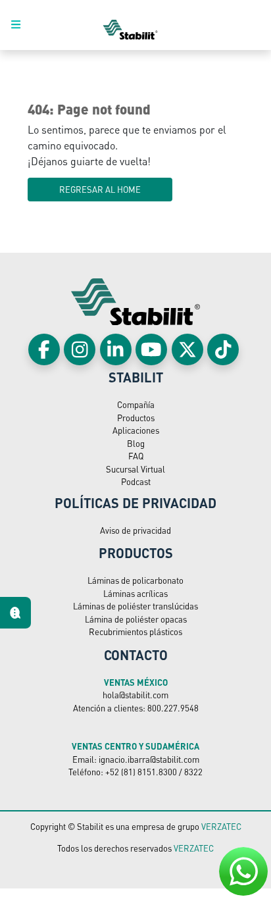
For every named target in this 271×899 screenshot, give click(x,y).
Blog (136, 443)
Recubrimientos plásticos (135, 631)
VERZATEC (221, 826)
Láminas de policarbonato (135, 580)
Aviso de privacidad (135, 530)
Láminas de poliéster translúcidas (135, 605)
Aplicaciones (135, 430)
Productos (136, 417)
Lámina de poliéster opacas (136, 619)
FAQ (135, 455)
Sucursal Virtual (135, 469)
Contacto (136, 654)
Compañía (136, 404)
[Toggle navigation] (23, 25)
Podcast (136, 481)
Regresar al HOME (100, 189)
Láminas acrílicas (135, 593)
